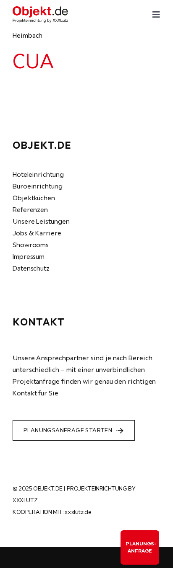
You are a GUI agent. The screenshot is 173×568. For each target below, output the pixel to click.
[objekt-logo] (40, 9)
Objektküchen (34, 198)
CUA (33, 60)
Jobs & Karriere (37, 233)
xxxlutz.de (78, 512)
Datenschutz (31, 268)
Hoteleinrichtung (38, 174)
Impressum (29, 256)
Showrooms (31, 244)
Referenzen (30, 209)
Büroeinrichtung (38, 186)
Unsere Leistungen (41, 221)
